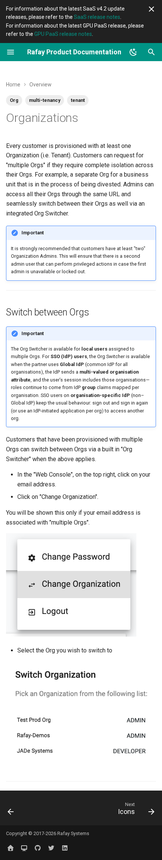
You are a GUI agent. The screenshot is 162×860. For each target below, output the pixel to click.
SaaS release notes (97, 17)
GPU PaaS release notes (63, 34)
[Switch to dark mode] (133, 52)
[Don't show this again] (151, 9)
